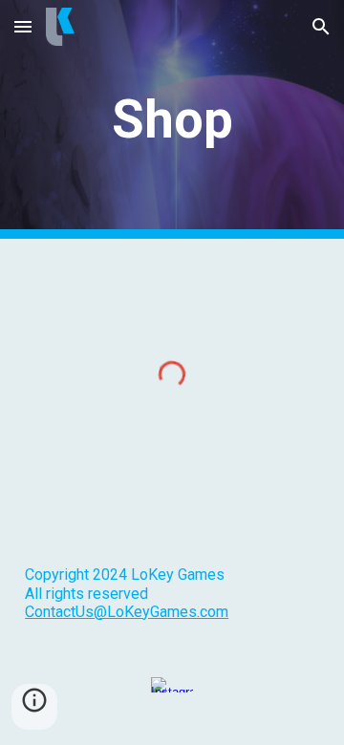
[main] (172, 119)
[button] (23, 26)
